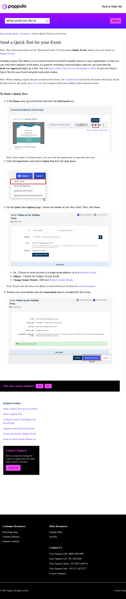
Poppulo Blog (55, 532)
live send (37, 83)
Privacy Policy (120, 590)
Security (53, 537)
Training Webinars (11, 537)
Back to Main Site (112, 6)
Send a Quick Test (12, 414)
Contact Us (13, 468)
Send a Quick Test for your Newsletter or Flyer (72, 68)
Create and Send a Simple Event (19, 433)
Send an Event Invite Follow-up (19, 439)
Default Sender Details (61, 280)
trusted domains (87, 286)
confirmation (71, 79)
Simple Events (7, 53)
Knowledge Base (10, 532)
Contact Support (57, 573)
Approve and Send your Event (18, 428)
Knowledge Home (9, 33)
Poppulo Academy (10, 541)
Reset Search (47, 21)
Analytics (25, 33)
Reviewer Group (87, 272)
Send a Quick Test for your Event (20, 408)
